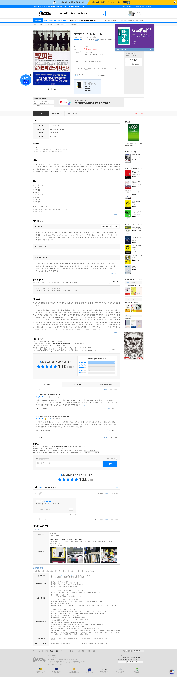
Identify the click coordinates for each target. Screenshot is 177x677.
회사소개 (35, 651)
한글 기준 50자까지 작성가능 (45, 463)
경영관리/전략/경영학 (51, 149)
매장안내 (65, 20)
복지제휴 (89, 651)
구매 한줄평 (99, 493)
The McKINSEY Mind (103, 37)
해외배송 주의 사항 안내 (134, 53)
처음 (37, 389)
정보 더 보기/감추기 (86, 39)
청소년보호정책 (62, 651)
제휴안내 (83, 651)
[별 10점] (48, 458)
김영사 (81, 37)
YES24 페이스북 (126, 651)
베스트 (46, 20)
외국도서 (36, 151)
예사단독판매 (114, 20)
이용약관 (46, 651)
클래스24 (86, 20)
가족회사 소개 (138, 651)
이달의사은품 (122, 20)
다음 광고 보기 (143, 16)
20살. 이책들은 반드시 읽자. (132, 285)
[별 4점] (42, 458)
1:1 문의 (71, 575)
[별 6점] (44, 458)
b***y (127, 299)
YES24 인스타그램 (131, 651)
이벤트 (55, 20)
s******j (46, 397)
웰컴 (35, 24)
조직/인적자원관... (72, 24)
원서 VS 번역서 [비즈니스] (55, 151)
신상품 (51, 20)
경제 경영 (49, 24)
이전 (39, 389)
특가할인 (129, 20)
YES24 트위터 (129, 651)
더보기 (140, 168)
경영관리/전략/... (60, 24)
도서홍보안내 (71, 651)
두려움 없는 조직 (136, 191)
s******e (67, 514)
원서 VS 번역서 (44, 151)
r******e (127, 282)
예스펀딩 (81, 20)
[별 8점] (46, 458)
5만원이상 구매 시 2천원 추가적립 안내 (102, 54)
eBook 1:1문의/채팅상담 (136, 659)
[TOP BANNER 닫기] (174, 2)
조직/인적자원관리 (62, 149)
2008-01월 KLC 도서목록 (131, 302)
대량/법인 (141, 20)
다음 (44, 389)
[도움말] (80, 52)
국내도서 (40, 24)
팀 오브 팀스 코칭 (136, 227)
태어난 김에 (87, 86)
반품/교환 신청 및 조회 (62, 575)
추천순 (110, 389)
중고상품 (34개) (78, 75)
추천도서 (135, 20)
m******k (49, 419)
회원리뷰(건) (90, 39)
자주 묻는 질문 (131, 662)
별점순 (115, 389)
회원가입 (124, 6)
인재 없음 (134, 266)
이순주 (75, 37)
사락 (76, 20)
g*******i (128, 316)
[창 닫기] (99, 81)
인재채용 (41, 651)
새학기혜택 (107, 20)
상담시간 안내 (139, 662)
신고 (59, 397)
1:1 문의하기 (122, 662)
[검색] (102, 13)
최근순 (105, 389)
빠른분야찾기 (38, 20)
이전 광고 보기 (141, 16)
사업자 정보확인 (83, 661)
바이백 (60, 20)
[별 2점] (40, 458)
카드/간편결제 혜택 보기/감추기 (101, 61)
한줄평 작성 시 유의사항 (116, 459)
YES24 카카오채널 (124, 651)
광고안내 (78, 651)
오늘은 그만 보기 (120, 49)
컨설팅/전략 (128, 318)
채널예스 (72, 20)
